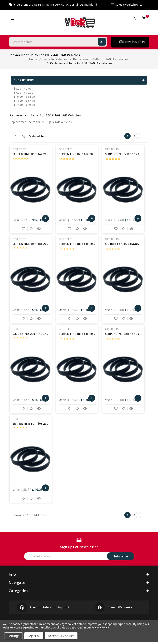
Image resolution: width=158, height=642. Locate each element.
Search (101, 42)
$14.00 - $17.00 (24, 101)
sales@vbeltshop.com (130, 4)
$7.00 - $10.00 (23, 92)
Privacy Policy (100, 627)
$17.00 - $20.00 (24, 105)
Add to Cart (45, 219)
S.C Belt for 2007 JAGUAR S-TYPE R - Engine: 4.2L (47, 334)
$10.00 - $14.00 (24, 96)
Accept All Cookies (61, 636)
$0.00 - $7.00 (23, 88)
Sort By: (20, 136)
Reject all (33, 636)
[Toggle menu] (12, 18)
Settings (13, 636)
